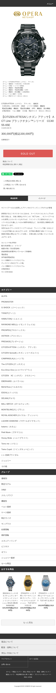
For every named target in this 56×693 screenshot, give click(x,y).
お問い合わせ (5, 664)
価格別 (11, 84)
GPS (26, 90)
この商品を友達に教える (12, 181)
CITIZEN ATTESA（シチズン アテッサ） (22, 82)
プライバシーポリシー (41, 674)
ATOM (30, 677)
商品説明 (14, 198)
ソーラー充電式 (19, 86)
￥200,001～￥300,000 (22, 84)
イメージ (42, 198)
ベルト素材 (12, 94)
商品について (17, 671)
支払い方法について (29, 671)
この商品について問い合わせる (14, 185)
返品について (8, 161)
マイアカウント (6, 659)
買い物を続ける (9, 188)
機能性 (11, 88)
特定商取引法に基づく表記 (12, 164)
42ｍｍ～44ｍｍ (23, 96)
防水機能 (17, 92)
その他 (20, 94)
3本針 (10, 86)
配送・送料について (43, 671)
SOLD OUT (28, 153)
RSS (25, 677)
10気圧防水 (25, 92)
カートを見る (33, 659)
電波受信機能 (19, 88)
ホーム (5, 82)
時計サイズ (12, 96)
